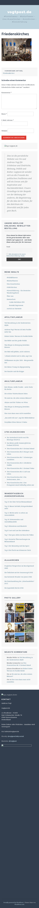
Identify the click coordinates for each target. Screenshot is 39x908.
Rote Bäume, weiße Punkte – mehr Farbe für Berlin (18, 388)
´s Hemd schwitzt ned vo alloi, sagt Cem (18, 356)
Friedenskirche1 (15, 34)
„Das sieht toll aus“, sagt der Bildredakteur (19, 418)
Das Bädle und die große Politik (15, 340)
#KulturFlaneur (12, 281)
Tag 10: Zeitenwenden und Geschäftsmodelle (13, 520)
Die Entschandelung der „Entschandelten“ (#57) (19, 582)
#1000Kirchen (11, 560)
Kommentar (7, 92)
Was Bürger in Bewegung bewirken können (16, 346)
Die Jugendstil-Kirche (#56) (14, 588)
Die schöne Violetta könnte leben (16, 394)
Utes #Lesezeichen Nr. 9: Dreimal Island (20, 449)
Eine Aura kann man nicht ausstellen (17, 413)
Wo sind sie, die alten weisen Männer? (18, 398)
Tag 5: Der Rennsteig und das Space (16, 546)
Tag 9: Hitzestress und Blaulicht (15, 526)
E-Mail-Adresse (8, 120)
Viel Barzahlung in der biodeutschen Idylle (17, 324)
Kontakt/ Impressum (16, 305)
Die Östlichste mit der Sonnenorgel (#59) (18, 572)
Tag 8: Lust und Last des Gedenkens (16, 530)
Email (8, 247)
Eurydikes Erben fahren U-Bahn (15, 422)
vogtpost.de (19, 12)
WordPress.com (19, 904)
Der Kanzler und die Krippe (14, 371)
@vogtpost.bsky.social (16, 736)
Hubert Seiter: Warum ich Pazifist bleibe (18, 336)
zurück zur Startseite (14, 309)
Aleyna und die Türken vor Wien (16, 402)
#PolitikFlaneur (12, 277)
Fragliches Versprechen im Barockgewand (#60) (19, 567)
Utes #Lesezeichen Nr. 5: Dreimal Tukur (20, 468)
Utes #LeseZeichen (13, 284)
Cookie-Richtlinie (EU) (16, 302)
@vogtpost (13, 741)
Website (4, 131)
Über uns (10, 296)
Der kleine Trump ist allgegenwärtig (17, 367)
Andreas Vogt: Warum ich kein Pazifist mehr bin (17, 331)
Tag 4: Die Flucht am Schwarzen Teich (17, 550)
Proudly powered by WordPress (13, 902)
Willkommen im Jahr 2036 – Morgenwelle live (18, 361)
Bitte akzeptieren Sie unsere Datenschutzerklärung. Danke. (16, 255)
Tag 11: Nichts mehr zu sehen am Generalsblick (16, 514)
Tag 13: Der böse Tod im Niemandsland (18, 502)
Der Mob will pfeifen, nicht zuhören (17, 352)
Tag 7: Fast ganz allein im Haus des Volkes (19, 535)
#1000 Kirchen (12, 287)
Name (4, 114)
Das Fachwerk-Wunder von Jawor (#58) (18, 577)
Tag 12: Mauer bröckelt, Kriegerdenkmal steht (18, 507)
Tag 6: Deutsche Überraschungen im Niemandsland (17, 540)
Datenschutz (11, 299)
